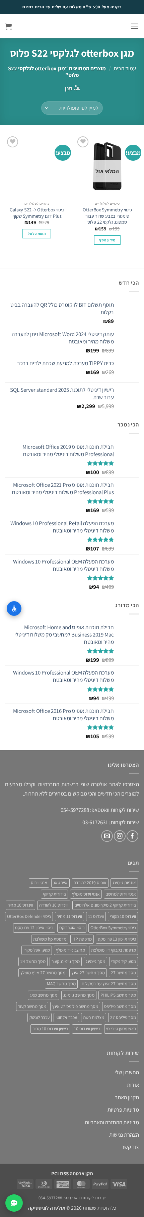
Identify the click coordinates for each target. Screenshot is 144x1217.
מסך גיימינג (95, 961)
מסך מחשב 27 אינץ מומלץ (42, 973)
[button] (134, 26)
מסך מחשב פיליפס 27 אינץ (75, 1006)
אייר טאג (60, 883)
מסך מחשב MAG (61, 984)
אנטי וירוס (39, 883)
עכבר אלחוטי (66, 1017)
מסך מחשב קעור (32, 1006)
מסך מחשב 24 (33, 961)
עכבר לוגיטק (39, 1017)
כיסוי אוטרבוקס (71, 928)
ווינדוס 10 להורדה (53, 905)
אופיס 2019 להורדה (90, 883)
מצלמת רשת (93, 1017)
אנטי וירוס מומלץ (86, 894)
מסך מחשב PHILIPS (118, 995)
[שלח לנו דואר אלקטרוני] (107, 836)
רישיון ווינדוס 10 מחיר (50, 1029)
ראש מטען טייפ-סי (121, 1029)
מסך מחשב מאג (43, 995)
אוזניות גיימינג (124, 883)
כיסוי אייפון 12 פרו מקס (34, 928)
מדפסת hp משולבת (49, 939)
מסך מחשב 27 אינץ (88, 973)
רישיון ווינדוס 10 (87, 1029)
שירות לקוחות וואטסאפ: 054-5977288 (72, 1198)
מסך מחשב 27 (123, 973)
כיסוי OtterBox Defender (29, 916)
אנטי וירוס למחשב (121, 894)
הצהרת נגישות (124, 1134)
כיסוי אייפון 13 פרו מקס (117, 939)
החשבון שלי (127, 1072)
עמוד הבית (125, 68)
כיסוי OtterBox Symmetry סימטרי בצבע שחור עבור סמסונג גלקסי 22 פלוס (107, 216)
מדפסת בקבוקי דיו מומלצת (113, 950)
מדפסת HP (82, 939)
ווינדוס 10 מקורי (123, 916)
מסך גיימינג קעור (66, 961)
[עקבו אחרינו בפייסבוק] (132, 836)
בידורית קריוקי (54, 894)
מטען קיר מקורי (123, 961)
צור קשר (130, 1147)
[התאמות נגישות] (14, 608)
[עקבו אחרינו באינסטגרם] (120, 836)
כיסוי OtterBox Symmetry (113, 928)
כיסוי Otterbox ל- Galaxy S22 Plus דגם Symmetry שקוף (37, 213)
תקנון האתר (127, 1097)
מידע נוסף (107, 239)
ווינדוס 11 (96, 916)
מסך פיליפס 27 (123, 1017)
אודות (133, 1085)
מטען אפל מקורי (36, 950)
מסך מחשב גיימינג (78, 995)
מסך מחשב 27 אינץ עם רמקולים (109, 984)
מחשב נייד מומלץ (70, 950)
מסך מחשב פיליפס (120, 1006)
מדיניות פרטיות (123, 1109)
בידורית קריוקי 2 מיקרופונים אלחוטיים (105, 905)
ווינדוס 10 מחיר (20, 905)
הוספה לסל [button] (37, 233)
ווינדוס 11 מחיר (69, 916)
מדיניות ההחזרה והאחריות (112, 1122)
